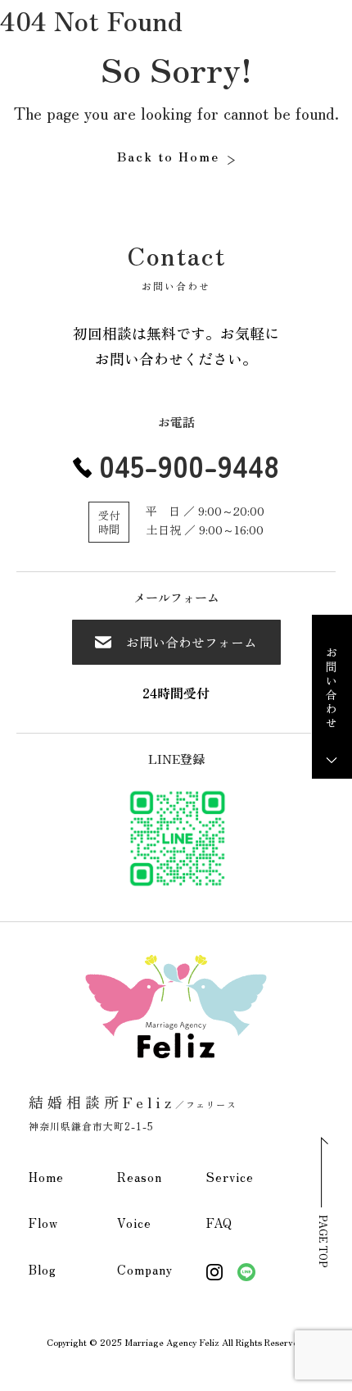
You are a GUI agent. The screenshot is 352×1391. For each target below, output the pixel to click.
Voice (134, 1222)
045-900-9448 (189, 464)
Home (46, 1176)
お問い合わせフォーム (191, 642)
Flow (43, 1222)
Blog (42, 1269)
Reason (139, 1176)
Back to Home (168, 156)
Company (145, 1269)
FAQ (219, 1222)
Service (230, 1176)
